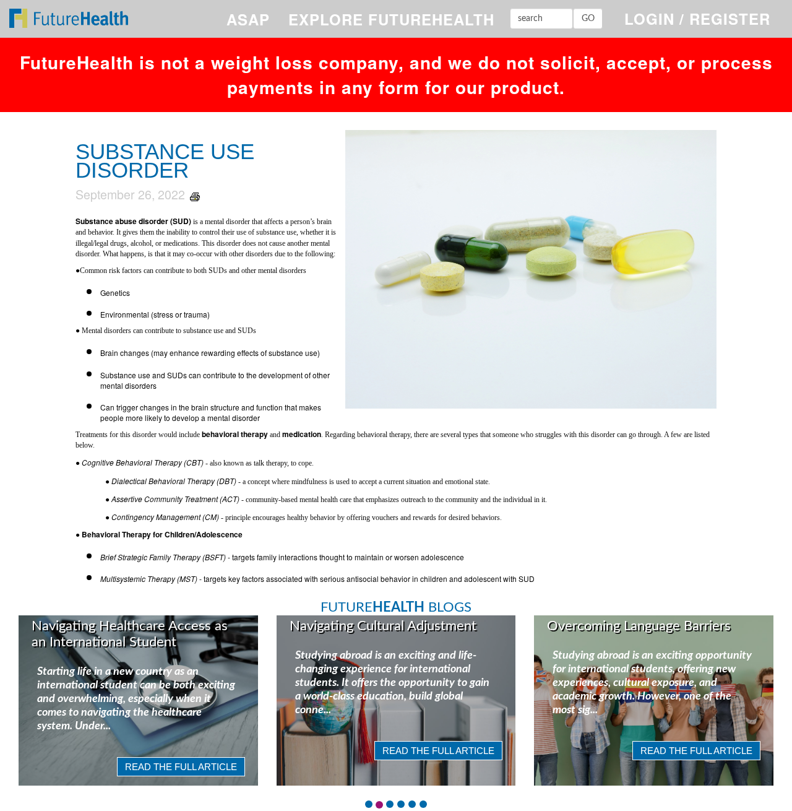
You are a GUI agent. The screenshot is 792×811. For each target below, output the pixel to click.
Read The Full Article (181, 766)
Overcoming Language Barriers (639, 626)
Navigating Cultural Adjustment (383, 626)
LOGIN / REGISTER (697, 18)
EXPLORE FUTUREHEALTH (391, 19)
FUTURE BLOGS (396, 607)
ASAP (248, 19)
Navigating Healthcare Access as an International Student (130, 634)
